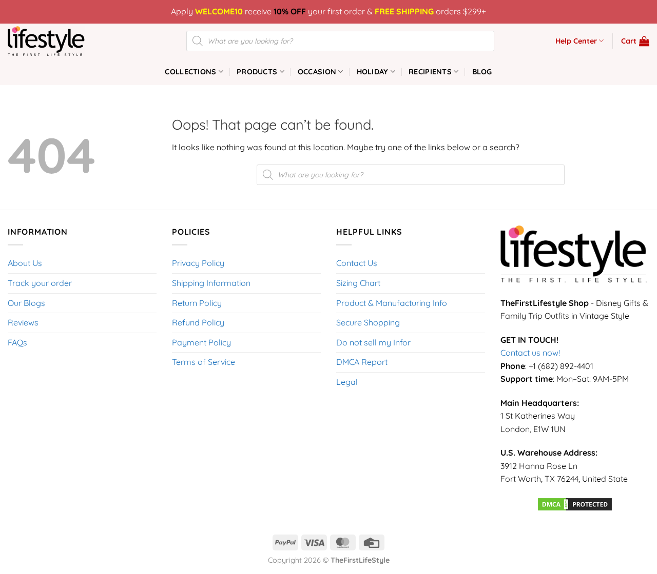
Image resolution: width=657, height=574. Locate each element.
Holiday (373, 71)
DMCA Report (362, 362)
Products (257, 71)
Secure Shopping (368, 322)
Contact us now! (530, 352)
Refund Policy (198, 322)
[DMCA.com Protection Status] (574, 503)
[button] (635, 41)
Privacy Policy (198, 263)
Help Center (576, 41)
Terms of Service (203, 362)
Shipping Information (211, 283)
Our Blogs (26, 303)
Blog (482, 71)
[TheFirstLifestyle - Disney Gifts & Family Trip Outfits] (59, 41)
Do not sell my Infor (373, 342)
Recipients (430, 71)
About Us (25, 263)
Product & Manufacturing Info (391, 303)
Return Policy (197, 303)
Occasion (317, 71)
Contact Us (356, 263)
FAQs (17, 342)
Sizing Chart (358, 283)
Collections (190, 71)
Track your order (40, 283)
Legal (347, 382)
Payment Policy (201, 342)
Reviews (23, 322)
